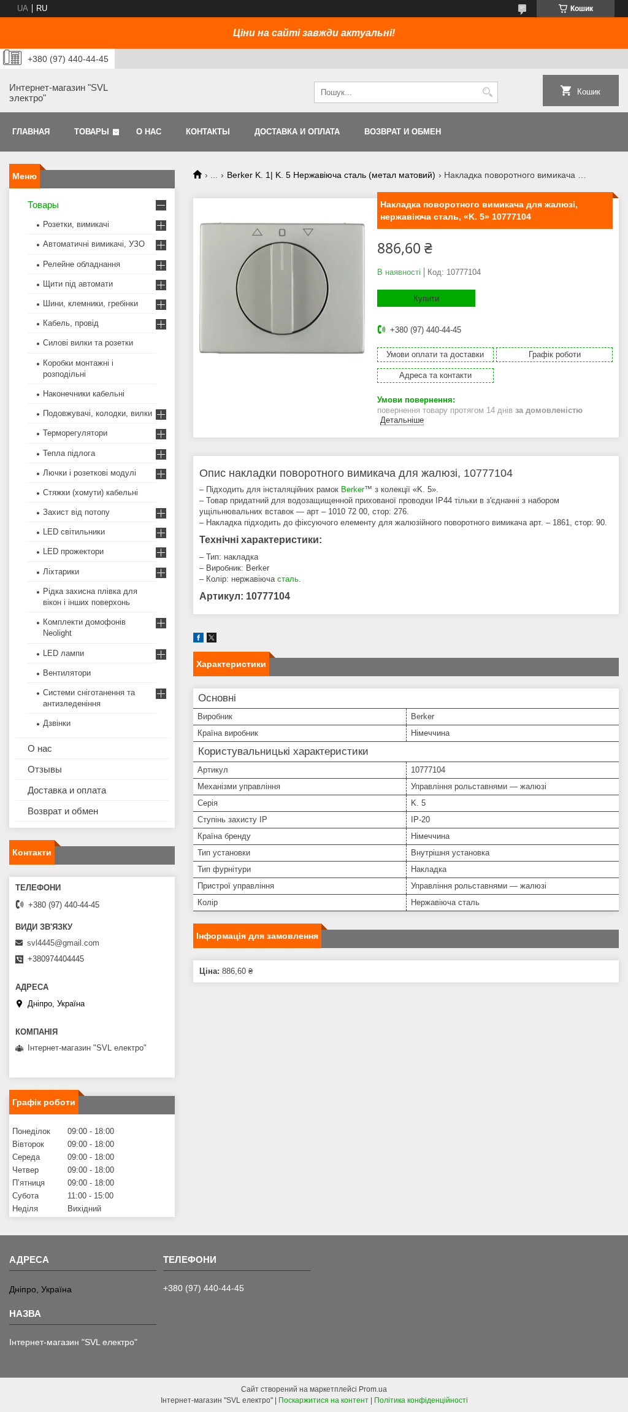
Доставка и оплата (297, 131)
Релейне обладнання (81, 264)
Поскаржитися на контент (323, 1400)
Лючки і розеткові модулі (89, 472)
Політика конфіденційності (421, 1400)
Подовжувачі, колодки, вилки (97, 413)
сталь (288, 579)
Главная (31, 131)
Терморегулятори (75, 433)
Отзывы (45, 769)
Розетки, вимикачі (76, 224)
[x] (211, 639)
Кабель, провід (71, 323)
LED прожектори (73, 551)
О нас (148, 131)
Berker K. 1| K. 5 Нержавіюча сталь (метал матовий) (331, 175)
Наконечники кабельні (83, 393)
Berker (352, 489)
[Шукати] (487, 92)
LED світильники (74, 531)
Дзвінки (57, 723)
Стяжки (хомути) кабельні (90, 492)
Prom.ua (373, 1389)
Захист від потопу (76, 512)
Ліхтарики (61, 571)
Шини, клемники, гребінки (90, 303)
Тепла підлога (69, 453)
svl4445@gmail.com (63, 942)
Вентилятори (67, 672)
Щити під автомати (78, 283)
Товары (91, 131)
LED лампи (63, 653)
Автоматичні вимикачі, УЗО (94, 244)
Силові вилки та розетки (88, 342)
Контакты (208, 131)
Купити (426, 298)
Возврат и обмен (402, 131)
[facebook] (198, 639)
